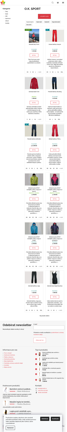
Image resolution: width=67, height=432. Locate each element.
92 (53, 168)
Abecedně (28, 24)
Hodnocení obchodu (9, 355)
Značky (7, 23)
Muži (6, 14)
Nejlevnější (39, 22)
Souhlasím (55, 419)
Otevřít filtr (44, 16)
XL (58, 72)
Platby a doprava (8, 357)
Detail (34, 55)
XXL (62, 72)
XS (27, 72)
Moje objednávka (8, 361)
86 (50, 168)
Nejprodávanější (56, 22)
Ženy (6, 11)
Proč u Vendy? (8, 353)
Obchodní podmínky (9, 359)
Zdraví (7, 21)
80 (47, 168)
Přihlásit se (40, 340)
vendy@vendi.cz (42, 388)
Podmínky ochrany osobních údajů (13, 363)
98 (57, 168)
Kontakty (6, 365)
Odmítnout (45, 419)
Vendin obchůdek (42, 392)
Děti (6, 16)
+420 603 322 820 (43, 390)
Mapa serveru (7, 367)
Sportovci (7, 18)
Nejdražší (47, 22)
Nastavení (10, 428)
